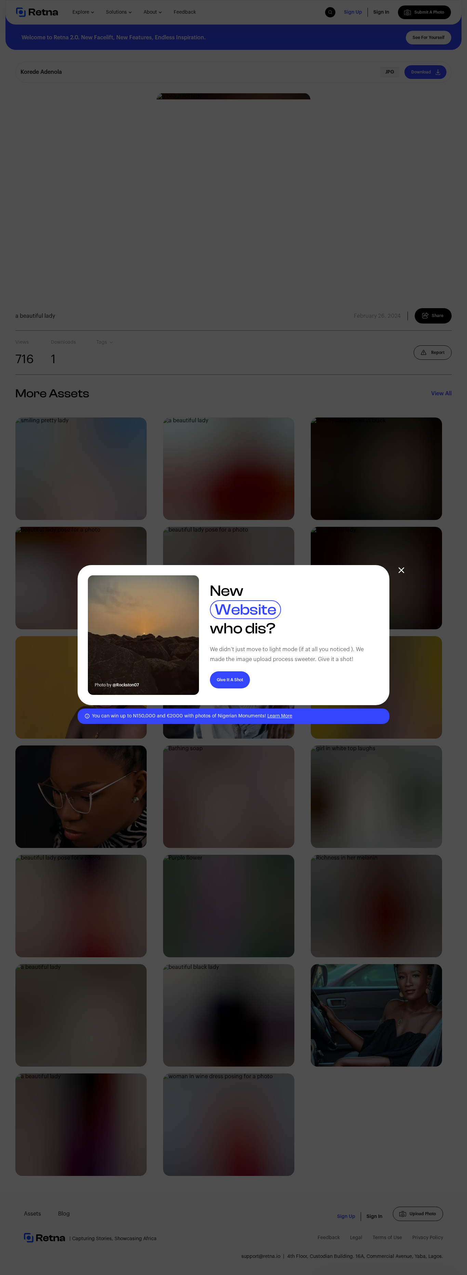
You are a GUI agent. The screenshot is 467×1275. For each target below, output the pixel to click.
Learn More (279, 716)
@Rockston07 (125, 685)
